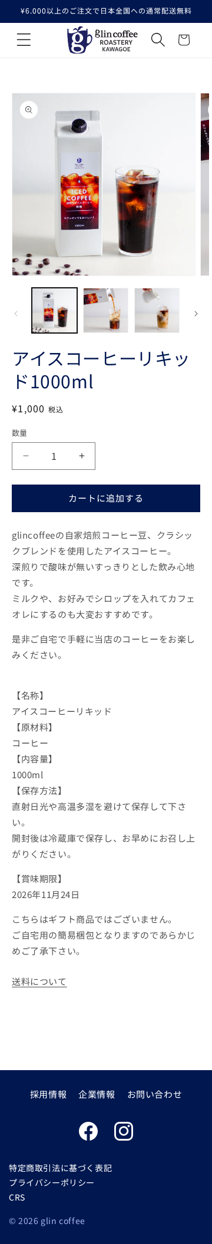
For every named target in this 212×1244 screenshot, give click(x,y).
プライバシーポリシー (52, 1182)
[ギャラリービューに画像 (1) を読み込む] (54, 310)
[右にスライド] (196, 314)
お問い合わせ (155, 1094)
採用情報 (48, 1094)
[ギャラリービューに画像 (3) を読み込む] (157, 310)
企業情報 (96, 1094)
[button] (24, 40)
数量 (20, 432)
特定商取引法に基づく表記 (60, 1168)
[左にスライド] (16, 314)
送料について (39, 981)
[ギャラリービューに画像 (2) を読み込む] (105, 310)
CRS (17, 1197)
